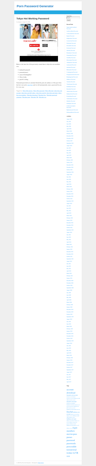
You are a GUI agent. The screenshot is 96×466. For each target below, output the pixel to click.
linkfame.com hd (72, 417)
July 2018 (69, 345)
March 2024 (69, 186)
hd (71, 411)
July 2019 (69, 321)
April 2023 (69, 213)
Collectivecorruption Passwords (71, 106)
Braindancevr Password (72, 53)
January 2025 (69, 162)
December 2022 (70, 222)
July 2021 (69, 263)
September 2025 (70, 143)
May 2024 (69, 181)
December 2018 (70, 333)
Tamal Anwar (41, 462)
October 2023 (69, 198)
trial (74, 449)
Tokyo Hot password (38, 91)
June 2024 (69, 179)
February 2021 (70, 275)
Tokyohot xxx (42, 97)
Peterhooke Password (71, 43)
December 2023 (70, 194)
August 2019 (69, 319)
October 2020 (69, 285)
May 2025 (69, 153)
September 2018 (70, 340)
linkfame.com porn (73, 423)
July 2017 (69, 374)
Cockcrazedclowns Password (73, 33)
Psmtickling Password (71, 96)
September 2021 (70, 259)
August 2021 (69, 261)
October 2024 (69, 169)
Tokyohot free (42, 95)
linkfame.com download (75, 414)
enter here (30, 85)
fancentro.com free (70, 398)
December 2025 (70, 136)
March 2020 (69, 302)
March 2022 (69, 244)
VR (76, 452)
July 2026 (69, 121)
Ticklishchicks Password (72, 98)
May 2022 (69, 239)
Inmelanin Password (71, 67)
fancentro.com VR (70, 409)
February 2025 (70, 160)
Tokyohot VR (34, 97)
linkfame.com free (70, 415)
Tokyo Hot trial (49, 91)
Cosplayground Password (72, 72)
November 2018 (70, 336)
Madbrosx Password (71, 79)
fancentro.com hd (72, 399)
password (71, 440)
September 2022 (70, 230)
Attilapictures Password (72, 62)
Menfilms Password (71, 101)
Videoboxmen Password (72, 84)
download (71, 392)
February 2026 (70, 133)
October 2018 (69, 338)
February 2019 (70, 328)
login (75, 427)
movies (70, 433)
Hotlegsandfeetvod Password (73, 112)
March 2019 (69, 326)
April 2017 (69, 381)
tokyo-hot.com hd (41, 93)
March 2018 (69, 355)
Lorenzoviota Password (71, 41)
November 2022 (70, 225)
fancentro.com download (71, 396)
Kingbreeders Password (72, 38)
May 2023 (69, 210)
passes (69, 437)
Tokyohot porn (26, 97)
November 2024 (70, 167)
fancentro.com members (71, 403)
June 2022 (69, 237)
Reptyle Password (70, 36)
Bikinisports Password (71, 69)
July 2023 (69, 206)
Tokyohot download (32, 95)
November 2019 (70, 312)
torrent (70, 449)
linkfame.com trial (70, 425)
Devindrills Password (71, 45)
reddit (73, 446)
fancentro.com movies (70, 404)
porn (69, 446)
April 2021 (69, 271)
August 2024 (69, 174)
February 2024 (70, 189)
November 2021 (70, 254)
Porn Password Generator (35, 6)
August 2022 (69, 232)
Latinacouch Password (71, 65)
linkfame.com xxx (69, 428)
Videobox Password (71, 81)
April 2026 (69, 128)
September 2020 (70, 287)
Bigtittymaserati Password (72, 110)
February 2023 (70, 218)
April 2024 (69, 184)
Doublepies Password (71, 103)
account (70, 389)
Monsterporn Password (71, 60)
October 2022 (69, 227)
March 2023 (69, 215)
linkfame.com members (70, 420)
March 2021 (69, 273)
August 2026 (69, 119)
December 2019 (70, 309)
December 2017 (70, 362)
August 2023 (69, 203)
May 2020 (69, 297)
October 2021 (69, 256)
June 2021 (69, 266)
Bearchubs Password (71, 89)
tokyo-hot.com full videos (28, 93)
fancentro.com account (72, 395)
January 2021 (69, 278)
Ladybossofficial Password (72, 31)
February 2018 (70, 357)
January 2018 (69, 360)
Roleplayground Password (72, 77)
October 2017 (69, 367)
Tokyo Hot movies (28, 91)
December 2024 (70, 165)
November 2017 (70, 365)
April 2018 (69, 353)
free (68, 411)
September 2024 (70, 172)
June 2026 (69, 124)
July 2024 (69, 177)
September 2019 (70, 316)
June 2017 (69, 377)
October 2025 (69, 140)
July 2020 (69, 292)
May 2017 (69, 379)
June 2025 (69, 150)
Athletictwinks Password (72, 91)
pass (75, 433)
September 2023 (70, 201)
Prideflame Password (71, 86)
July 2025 (69, 148)
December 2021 (70, 251)
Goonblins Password (71, 57)
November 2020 (70, 283)
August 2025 (69, 145)
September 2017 (70, 369)
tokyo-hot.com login (52, 93)
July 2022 (69, 234)
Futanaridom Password (71, 55)
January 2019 (69, 331)
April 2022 (69, 242)
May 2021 (69, 268)
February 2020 (70, 304)
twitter (69, 452)
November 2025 (70, 138)
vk (74, 452)
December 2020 (70, 280)
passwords (71, 443)
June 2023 (69, 208)
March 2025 (69, 157)
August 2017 (69, 372)
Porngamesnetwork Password (73, 74)
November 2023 (70, 196)
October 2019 (69, 314)
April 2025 (69, 155)
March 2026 (69, 131)
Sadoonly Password (71, 50)
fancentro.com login (71, 401)
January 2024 (69, 191)
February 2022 (70, 247)
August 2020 (69, 290)
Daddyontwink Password (72, 94)
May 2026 (69, 126)
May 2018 (69, 350)
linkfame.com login (71, 419)
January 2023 (69, 220)
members (71, 430)
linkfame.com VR (76, 425)
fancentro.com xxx (76, 409)
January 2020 (69, 307)
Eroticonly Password (71, 48)
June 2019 (69, 324)
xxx (68, 455)
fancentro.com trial (72, 407)
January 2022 (69, 249)
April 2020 (69, 300)
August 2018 (69, 343)
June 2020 (69, 295)
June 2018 (69, 348)
